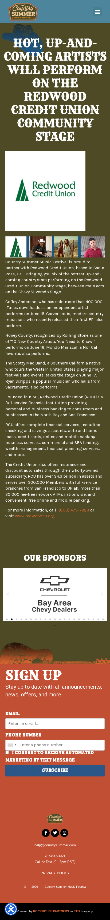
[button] (97, 11)
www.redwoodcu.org (35, 515)
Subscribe (55, 770)
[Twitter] (55, 833)
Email (12, 714)
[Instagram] (64, 833)
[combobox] (12, 745)
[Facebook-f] (46, 833)
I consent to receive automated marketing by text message (49, 757)
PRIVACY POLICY (55, 873)
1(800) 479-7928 (73, 510)
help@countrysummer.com (55, 845)
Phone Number (23, 735)
